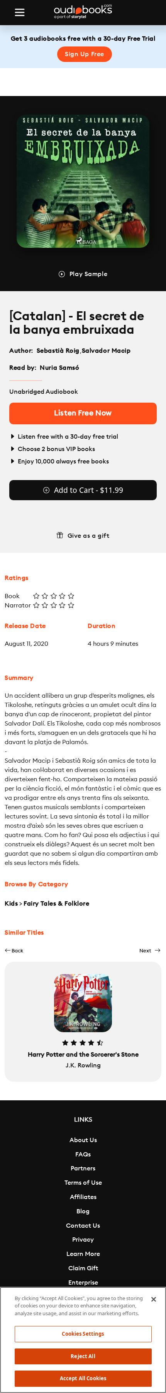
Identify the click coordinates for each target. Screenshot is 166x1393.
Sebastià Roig (58, 350)
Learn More (83, 1254)
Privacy (83, 1240)
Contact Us (83, 1226)
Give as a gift (89, 536)
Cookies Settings (83, 1333)
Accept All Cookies (83, 1378)
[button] (14, 951)
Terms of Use (83, 1183)
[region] (83, 1340)
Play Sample (88, 274)
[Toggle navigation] (19, 12)
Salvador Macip (106, 350)
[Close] (153, 1299)
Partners (83, 1168)
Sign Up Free (84, 54)
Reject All (83, 1356)
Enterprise (83, 1283)
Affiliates (83, 1197)
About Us (83, 1140)
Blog (83, 1211)
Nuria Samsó (59, 367)
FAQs (83, 1154)
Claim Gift (83, 1268)
